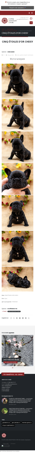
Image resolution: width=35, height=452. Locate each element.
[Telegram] (32, 13)
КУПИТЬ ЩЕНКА (5, 389)
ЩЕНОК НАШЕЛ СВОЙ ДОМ (26, 55)
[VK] (29, 13)
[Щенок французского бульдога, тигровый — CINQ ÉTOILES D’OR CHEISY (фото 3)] (17, 147)
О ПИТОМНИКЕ (5, 390)
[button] (31, 22)
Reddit (26, 318)
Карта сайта (6, 443)
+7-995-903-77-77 (11, 382)
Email (20, 318)
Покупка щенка (27, 422)
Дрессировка (16, 422)
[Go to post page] (5, 400)
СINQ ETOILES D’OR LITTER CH (14, 311)
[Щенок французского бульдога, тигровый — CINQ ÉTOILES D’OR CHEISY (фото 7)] (17, 279)
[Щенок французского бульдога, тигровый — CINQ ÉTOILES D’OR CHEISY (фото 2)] (17, 115)
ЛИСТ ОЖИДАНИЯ (6, 385)
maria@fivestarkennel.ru (11, 384)
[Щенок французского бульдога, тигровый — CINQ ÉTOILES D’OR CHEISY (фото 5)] (17, 212)
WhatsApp (29, 318)
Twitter (14, 318)
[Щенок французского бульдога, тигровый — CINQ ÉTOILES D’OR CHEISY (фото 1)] (17, 81)
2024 (18, 55)
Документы (6, 422)
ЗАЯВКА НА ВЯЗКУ (6, 387)
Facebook (11, 318)
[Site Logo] (9, 20)
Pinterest (17, 318)
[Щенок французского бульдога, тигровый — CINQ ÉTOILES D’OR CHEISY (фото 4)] (17, 179)
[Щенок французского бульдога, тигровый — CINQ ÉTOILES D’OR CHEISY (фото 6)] (17, 248)
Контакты (13, 443)
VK (23, 318)
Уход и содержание (8, 425)
